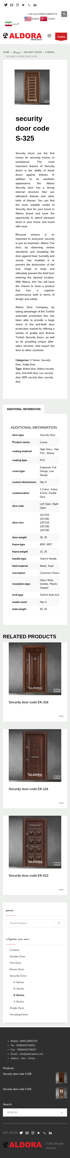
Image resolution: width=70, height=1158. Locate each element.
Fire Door (15, 962)
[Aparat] (12, 5)
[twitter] (6, 5)
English (35, 18)
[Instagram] (17, 5)
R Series (19, 988)
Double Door (17, 956)
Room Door (17, 969)
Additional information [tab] (23, 409)
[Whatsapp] (29, 5)
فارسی (15, 23)
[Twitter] (21, 1133)
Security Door (18, 975)
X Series (19, 1001)
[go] (62, 1113)
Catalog (61, 37)
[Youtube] (23, 5)
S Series (35, 360)
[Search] (59, 923)
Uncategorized (19, 1014)
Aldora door (29, 368)
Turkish (51, 18)
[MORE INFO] (61, 717)
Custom (14, 949)
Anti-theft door (30, 373)
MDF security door (32, 377)
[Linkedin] (35, 5)
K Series (19, 982)
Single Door (28, 364)
